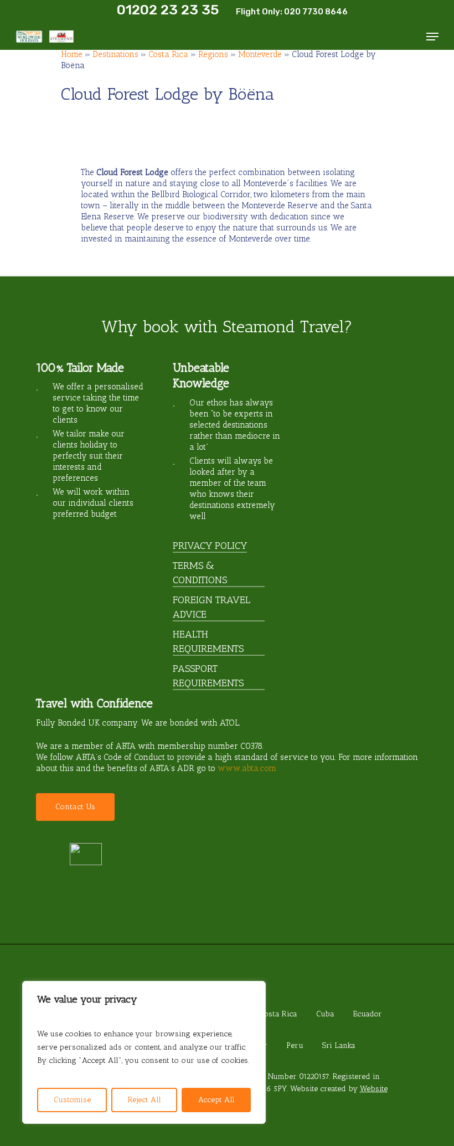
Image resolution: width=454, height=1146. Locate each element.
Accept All (216, 1099)
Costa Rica (168, 54)
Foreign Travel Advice (211, 607)
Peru (294, 1045)
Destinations (115, 54)
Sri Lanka (338, 1045)
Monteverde (260, 54)
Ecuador (367, 1014)
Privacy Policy (210, 545)
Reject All (144, 1099)
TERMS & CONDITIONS (200, 572)
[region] (144, 1052)
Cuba (325, 1014)
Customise (72, 1099)
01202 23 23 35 (168, 10)
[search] (410, 36)
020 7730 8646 (316, 12)
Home (71, 54)
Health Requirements (208, 641)
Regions (213, 54)
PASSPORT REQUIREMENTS (208, 675)
